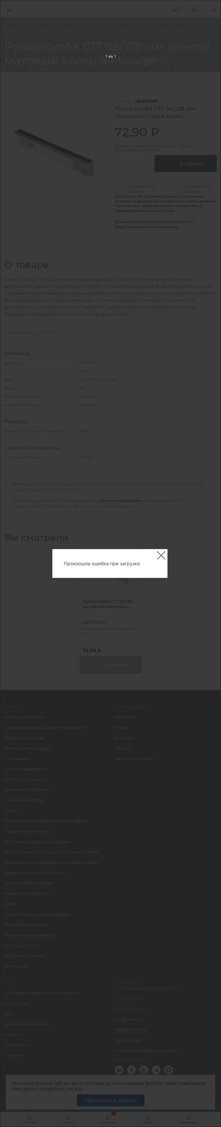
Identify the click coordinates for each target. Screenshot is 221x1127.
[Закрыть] (161, 555)
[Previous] (13, 564)
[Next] (207, 564)
